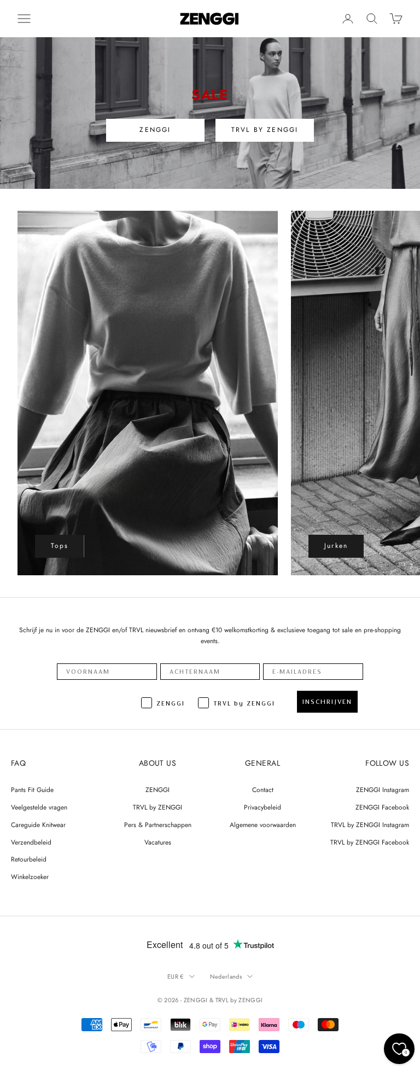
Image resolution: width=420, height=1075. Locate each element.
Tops (60, 546)
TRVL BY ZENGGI (264, 130)
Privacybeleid (262, 807)
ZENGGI (155, 130)
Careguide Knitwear (38, 825)
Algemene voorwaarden (263, 825)
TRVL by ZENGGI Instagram (370, 825)
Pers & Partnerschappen (157, 825)
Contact (262, 790)
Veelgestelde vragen (39, 807)
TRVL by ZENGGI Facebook (369, 842)
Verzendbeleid (31, 842)
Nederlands (226, 976)
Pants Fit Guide (32, 790)
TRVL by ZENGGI (157, 807)
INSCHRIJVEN (327, 702)
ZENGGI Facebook (382, 807)
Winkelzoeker (30, 877)
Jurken (336, 546)
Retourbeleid (28, 859)
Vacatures (157, 842)
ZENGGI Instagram (382, 790)
